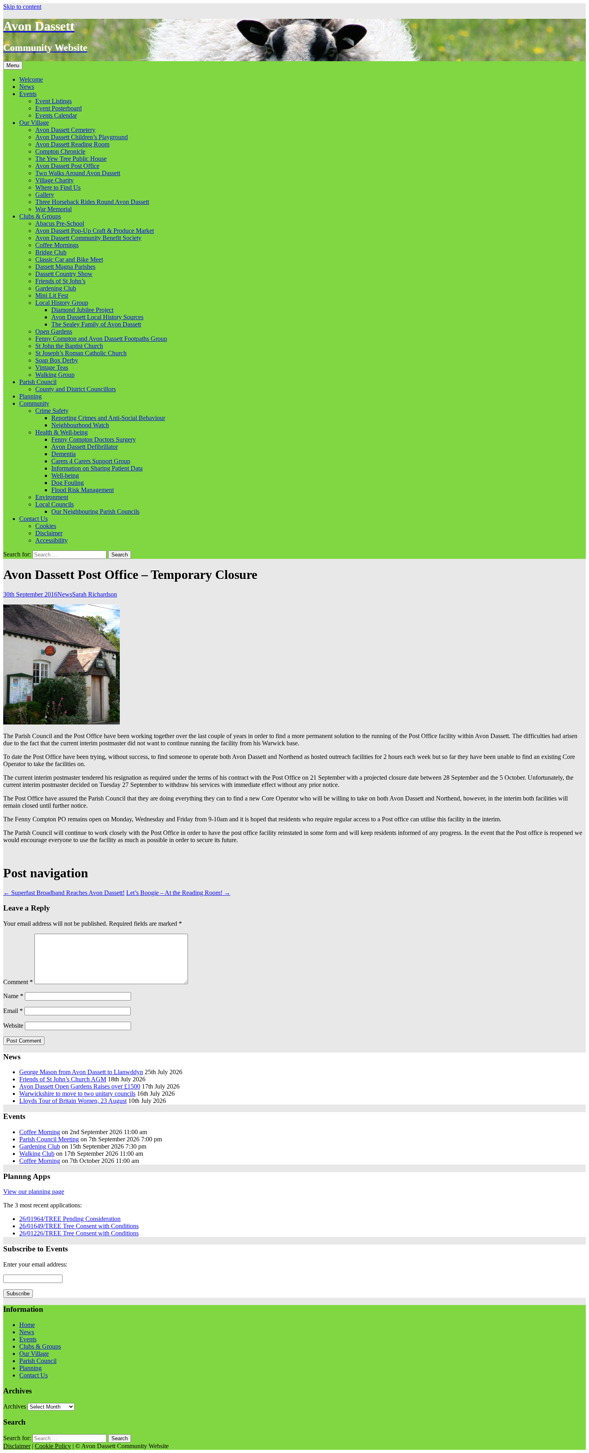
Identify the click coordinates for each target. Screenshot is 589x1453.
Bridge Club (51, 252)
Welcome (31, 79)
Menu (12, 65)
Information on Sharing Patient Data (97, 468)
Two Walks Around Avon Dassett (77, 173)
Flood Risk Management (82, 489)
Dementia (63, 453)
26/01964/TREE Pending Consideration (70, 1218)
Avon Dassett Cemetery (65, 129)
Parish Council (37, 381)
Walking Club (36, 1153)
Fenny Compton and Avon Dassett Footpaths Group (101, 338)
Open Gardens (53, 331)
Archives (14, 1406)
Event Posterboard (58, 108)
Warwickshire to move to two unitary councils (77, 1093)
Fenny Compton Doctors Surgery (93, 439)
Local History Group (61, 302)
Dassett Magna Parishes (65, 266)
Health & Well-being (61, 432)
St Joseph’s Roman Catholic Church (81, 353)
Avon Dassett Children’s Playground (81, 137)
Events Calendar (56, 115)
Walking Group (55, 374)
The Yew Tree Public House (71, 158)
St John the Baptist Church (69, 345)
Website (13, 1025)
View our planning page (33, 1191)
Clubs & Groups (40, 216)
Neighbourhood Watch (80, 425)
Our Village (34, 122)
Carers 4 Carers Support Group (90, 461)
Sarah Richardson (94, 594)
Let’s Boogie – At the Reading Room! (178, 892)
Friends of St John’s (60, 281)
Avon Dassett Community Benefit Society (88, 237)
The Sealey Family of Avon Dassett (96, 324)
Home (27, 1324)
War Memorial (53, 209)
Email (13, 1010)
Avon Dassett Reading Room (72, 144)
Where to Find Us (58, 187)
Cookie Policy (53, 1446)
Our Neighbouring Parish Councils (95, 511)
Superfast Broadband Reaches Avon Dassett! (64, 892)
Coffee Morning (39, 1132)
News (26, 86)
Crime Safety (52, 410)
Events (27, 93)
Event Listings (53, 101)
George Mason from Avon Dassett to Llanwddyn (81, 1072)
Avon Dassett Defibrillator (84, 446)
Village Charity (54, 180)
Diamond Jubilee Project (82, 309)
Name (13, 996)
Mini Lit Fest (51, 295)
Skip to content (22, 6)
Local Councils (54, 504)
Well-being (65, 475)
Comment (18, 982)
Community (34, 403)
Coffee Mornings (57, 245)
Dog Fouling (67, 482)
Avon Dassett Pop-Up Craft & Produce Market (94, 230)
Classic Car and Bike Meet (69, 259)
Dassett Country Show (64, 273)
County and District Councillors (75, 389)
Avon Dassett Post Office (67, 165)
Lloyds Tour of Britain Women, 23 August (73, 1100)
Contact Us (33, 518)
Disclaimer (49, 533)
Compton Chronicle (60, 151)
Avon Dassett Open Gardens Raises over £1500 (79, 1086)
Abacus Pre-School (59, 223)
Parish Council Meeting (49, 1139)
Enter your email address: (35, 1264)
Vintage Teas (51, 367)
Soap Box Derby (56, 360)
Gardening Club (55, 288)
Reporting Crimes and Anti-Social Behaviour (108, 417)
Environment (51, 497)
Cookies (45, 525)
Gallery (44, 194)
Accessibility (51, 540)
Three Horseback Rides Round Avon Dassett (92, 201)
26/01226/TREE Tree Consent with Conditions (79, 1233)
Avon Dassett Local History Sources (97, 317)
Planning (30, 396)
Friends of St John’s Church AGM (62, 1079)
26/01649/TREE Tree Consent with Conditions (79, 1226)
